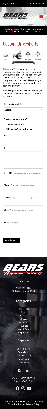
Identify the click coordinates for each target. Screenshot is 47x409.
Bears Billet (23, 352)
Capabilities (23, 362)
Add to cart (11, 240)
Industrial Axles (23, 355)
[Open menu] (41, 16)
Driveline (23, 322)
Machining (23, 358)
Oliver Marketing (16, 404)
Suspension (23, 332)
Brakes (23, 315)
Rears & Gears (23, 329)
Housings (23, 325)
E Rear (18, 210)
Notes (11, 222)
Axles (23, 312)
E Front (19, 185)
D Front (22, 173)
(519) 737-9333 (27, 378)
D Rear (22, 197)
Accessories (23, 308)
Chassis (23, 318)
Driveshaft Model (13, 104)
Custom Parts (23, 348)
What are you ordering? (16, 119)
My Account (9, 3)
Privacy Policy (32, 404)
